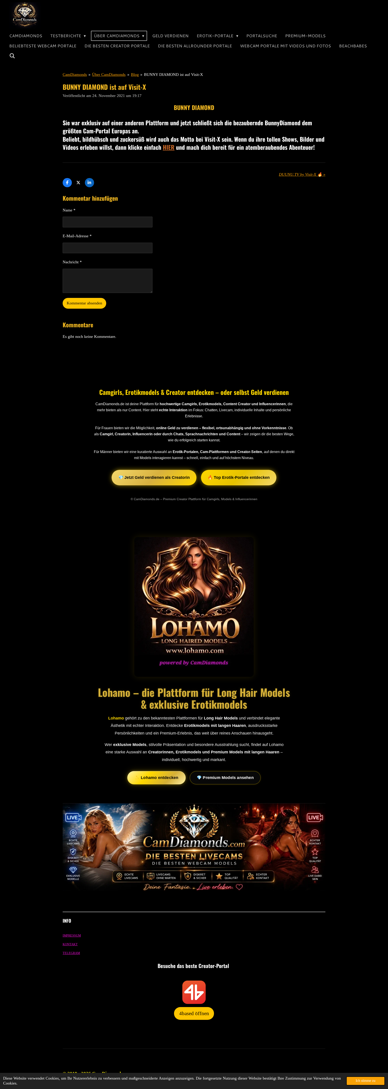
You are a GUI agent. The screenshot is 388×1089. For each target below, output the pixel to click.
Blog (135, 74)
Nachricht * (72, 262)
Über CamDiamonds (109, 74)
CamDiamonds (75, 74)
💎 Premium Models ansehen (225, 777)
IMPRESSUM (72, 935)
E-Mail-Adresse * (77, 236)
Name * (69, 210)
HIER (168, 147)
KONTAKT (70, 944)
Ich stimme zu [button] (365, 1081)
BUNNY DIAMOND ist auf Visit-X (173, 74)
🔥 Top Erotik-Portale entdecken (239, 477)
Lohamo (116, 718)
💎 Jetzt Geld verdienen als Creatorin (154, 477)
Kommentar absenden (84, 303)
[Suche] (12, 56)
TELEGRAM (71, 953)
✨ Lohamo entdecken (157, 777)
